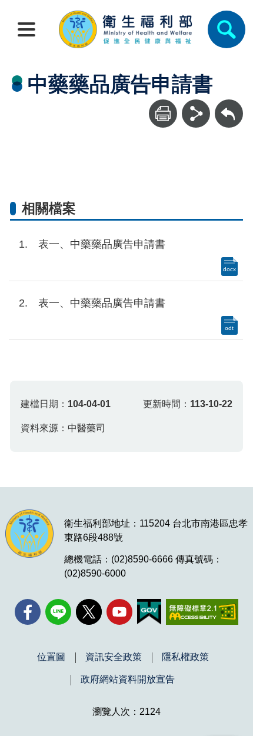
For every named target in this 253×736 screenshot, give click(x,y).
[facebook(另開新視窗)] (28, 612)
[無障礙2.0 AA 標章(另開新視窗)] (202, 612)
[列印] (163, 113)
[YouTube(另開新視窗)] (119, 612)
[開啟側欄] (26, 29)
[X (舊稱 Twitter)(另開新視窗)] (89, 612)
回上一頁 (229, 105)
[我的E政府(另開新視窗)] (149, 612)
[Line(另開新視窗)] (58, 612)
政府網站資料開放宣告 (128, 679)
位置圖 (51, 657)
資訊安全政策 (113, 657)
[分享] (196, 113)
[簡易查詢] (226, 29)
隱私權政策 (185, 657)
